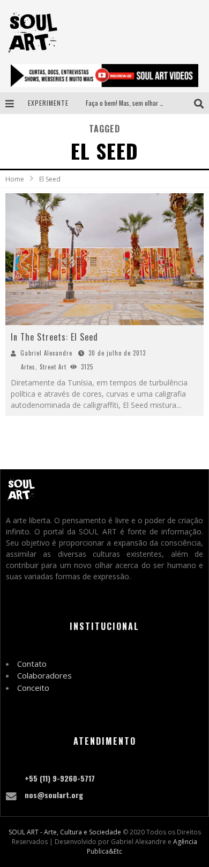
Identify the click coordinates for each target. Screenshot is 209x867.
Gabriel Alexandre (46, 353)
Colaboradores (44, 675)
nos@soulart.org (54, 794)
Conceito (33, 687)
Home (14, 179)
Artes (28, 366)
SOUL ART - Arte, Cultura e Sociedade (65, 832)
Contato (32, 663)
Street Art (53, 366)
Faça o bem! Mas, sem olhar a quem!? (135, 102)
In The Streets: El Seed (54, 336)
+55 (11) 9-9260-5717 (60, 778)
